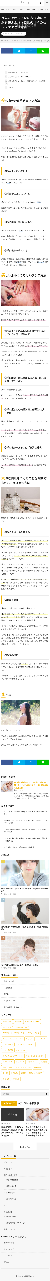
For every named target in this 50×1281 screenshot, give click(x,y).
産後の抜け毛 (9, 981)
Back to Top (25, 1147)
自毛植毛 (14, 1073)
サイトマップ (9, 1249)
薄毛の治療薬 (11, 1216)
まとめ (9, 88)
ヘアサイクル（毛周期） (25, 1044)
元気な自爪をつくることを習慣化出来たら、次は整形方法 (25, 82)
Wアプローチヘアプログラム (13, 1033)
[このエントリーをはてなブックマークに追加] (31, 51)
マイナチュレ (21, 1050)
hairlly (31, 1276)
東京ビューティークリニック (20, 1067)
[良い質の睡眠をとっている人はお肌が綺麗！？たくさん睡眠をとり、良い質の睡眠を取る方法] (7, 786)
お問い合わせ (9, 1243)
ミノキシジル (8, 1062)
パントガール (41, 1039)
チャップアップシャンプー (13, 1039)
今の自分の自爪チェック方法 (16, 72)
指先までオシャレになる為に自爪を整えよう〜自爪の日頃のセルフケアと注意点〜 (12, 1131)
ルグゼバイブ (32, 1062)
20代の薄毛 (7, 1021)
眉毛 (21, 9)
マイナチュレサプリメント (13, 1056)
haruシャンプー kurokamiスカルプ (15, 1027)
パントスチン (8, 1044)
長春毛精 (16, 1079)
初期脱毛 (44, 1062)
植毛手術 (37, 1067)
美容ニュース (31, 9)
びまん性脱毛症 (12, 1180)
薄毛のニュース (10, 1229)
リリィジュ (20, 1062)
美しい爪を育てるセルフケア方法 (18, 77)
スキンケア (19, 33)
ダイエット (44, 9)
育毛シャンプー (10, 1001)
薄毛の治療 (8, 1212)
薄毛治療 (6, 1079)
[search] (47, 1094)
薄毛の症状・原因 (9, 894)
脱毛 (14, 9)
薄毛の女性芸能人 (35, 1073)
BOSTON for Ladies (32, 1021)
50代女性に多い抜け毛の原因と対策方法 (19, 847)
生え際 (5, 1073)
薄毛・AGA (5, 9)
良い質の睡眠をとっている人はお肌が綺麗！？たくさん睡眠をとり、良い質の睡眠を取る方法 (31, 785)
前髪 (4, 1067)
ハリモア (29, 1039)
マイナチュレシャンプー (35, 1056)
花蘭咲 (23, 1073)
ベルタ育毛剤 (8, 1050)
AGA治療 (18, 1021)
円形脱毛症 (8, 988)
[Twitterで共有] (19, 51)
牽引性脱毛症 (11, 1199)
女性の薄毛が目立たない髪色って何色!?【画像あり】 (21, 965)
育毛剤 (6, 994)
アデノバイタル (33, 1033)
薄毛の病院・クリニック (13, 1007)
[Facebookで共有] (7, 51)
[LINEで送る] (43, 51)
